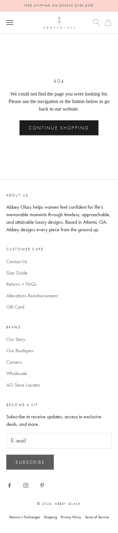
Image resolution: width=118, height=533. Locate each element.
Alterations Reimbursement (32, 295)
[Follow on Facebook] (9, 485)
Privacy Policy (71, 517)
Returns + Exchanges (24, 517)
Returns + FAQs (21, 284)
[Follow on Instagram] (26, 485)
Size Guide (17, 272)
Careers (14, 362)
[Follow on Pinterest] (42, 485)
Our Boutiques (20, 350)
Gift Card (15, 307)
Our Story (15, 339)
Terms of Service (97, 517)
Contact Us (16, 261)
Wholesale (16, 373)
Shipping (50, 517)
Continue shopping (59, 128)
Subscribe (30, 462)
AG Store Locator (23, 385)
